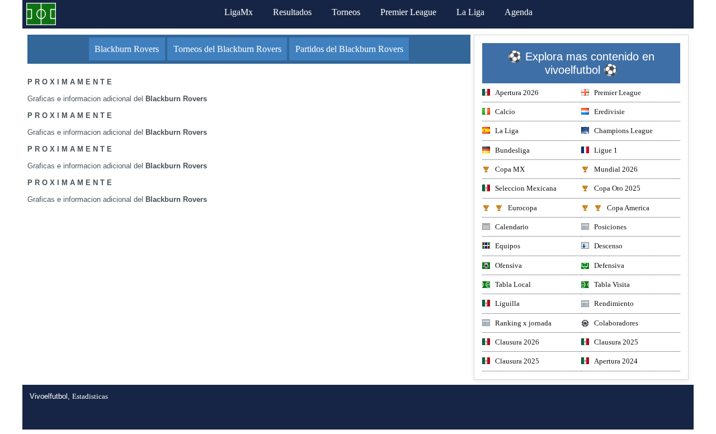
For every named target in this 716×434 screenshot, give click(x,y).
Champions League (623, 130)
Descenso (608, 246)
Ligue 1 (606, 150)
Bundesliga (512, 150)
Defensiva (609, 265)
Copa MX (510, 169)
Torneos (346, 12)
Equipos (507, 246)
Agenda (519, 12)
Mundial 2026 (616, 169)
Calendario (512, 227)
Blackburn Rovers (127, 49)
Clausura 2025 (616, 342)
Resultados (292, 12)
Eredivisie (609, 111)
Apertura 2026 (517, 92)
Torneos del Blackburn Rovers (227, 49)
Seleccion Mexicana (526, 188)
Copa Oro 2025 (617, 188)
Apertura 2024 (616, 361)
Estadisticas (90, 396)
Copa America (628, 208)
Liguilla (507, 303)
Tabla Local (513, 284)
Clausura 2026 (517, 342)
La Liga (470, 12)
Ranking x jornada (523, 323)
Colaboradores (616, 323)
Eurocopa (522, 208)
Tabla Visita (612, 284)
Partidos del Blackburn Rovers (349, 49)
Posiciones (610, 227)
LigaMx (238, 12)
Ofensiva (508, 265)
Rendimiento (614, 303)
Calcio (505, 111)
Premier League (408, 12)
